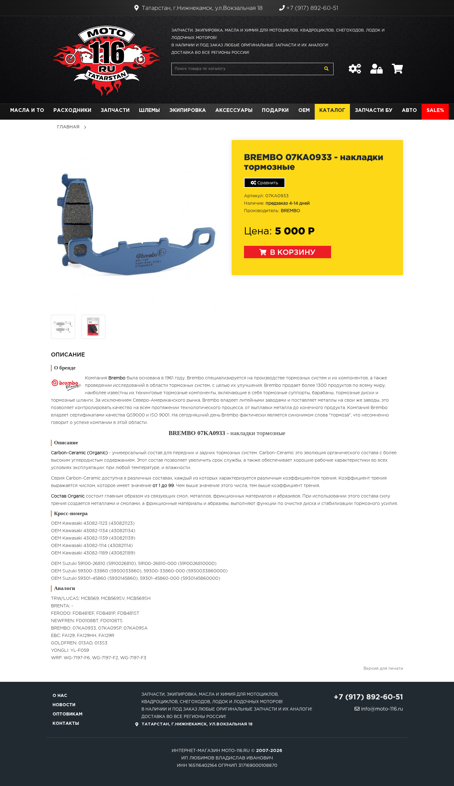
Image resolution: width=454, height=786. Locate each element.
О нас (60, 696)
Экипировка (187, 110)
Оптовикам (67, 714)
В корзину (292, 252)
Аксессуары (234, 110)
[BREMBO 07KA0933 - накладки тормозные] (136, 224)
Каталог (332, 110)
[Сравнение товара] (355, 66)
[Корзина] (397, 66)
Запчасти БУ (374, 110)
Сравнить (267, 183)
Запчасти (115, 110)
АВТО (409, 110)
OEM (304, 110)
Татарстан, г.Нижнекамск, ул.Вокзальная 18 (201, 8)
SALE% (435, 110)
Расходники (72, 110)
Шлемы (149, 110)
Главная (68, 127)
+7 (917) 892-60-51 (311, 8)
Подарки (275, 110)
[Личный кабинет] (376, 66)
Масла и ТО (27, 110)
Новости (64, 705)
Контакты (66, 723)
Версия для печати (383, 668)
